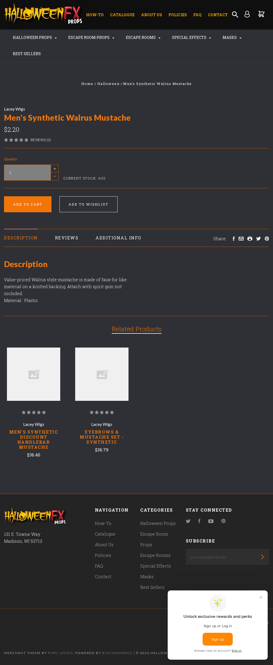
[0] (261, 13)
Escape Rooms (141, 37)
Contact (218, 14)
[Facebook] (199, 521)
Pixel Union (60, 653)
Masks (230, 37)
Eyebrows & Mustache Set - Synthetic (102, 437)
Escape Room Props (89, 37)
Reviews (67, 237)
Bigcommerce (117, 653)
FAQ (197, 14)
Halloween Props (33, 37)
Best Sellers (27, 53)
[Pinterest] (223, 521)
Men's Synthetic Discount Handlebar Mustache (33, 439)
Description (21, 237)
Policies (177, 14)
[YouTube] (211, 521)
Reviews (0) (41, 139)
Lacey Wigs (14, 108)
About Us (151, 14)
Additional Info (118, 237)
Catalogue (122, 14)
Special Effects (189, 37)
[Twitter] (188, 521)
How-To (95, 14)
